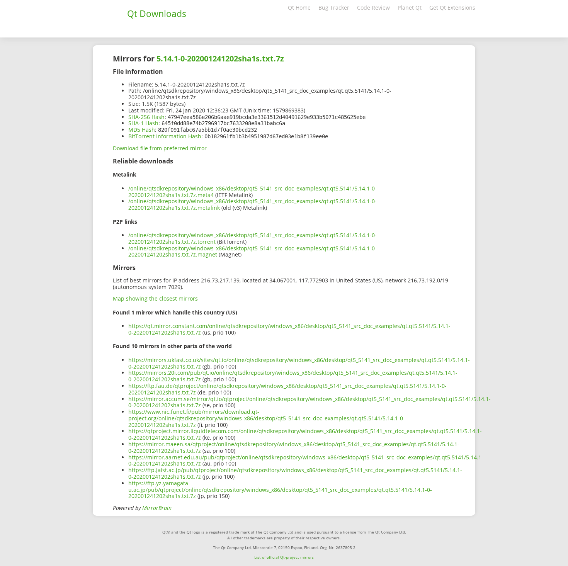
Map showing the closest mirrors (155, 298)
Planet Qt (410, 7)
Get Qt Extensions (452, 7)
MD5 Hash (141, 129)
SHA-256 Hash (146, 117)
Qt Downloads (156, 13)
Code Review (373, 7)
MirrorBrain (157, 508)
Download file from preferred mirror (160, 148)
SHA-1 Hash (143, 123)
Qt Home (299, 7)
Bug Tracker (333, 7)
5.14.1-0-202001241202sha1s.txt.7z (220, 58)
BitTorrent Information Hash (164, 136)
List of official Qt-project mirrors (284, 557)
